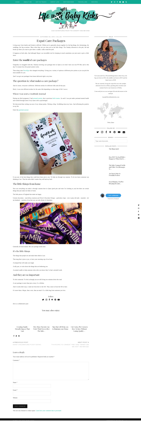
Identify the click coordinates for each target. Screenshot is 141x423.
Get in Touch (41, 2)
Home (17, 2)
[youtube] (120, 2)
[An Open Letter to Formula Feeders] (100, 176)
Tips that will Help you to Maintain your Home (60, 328)
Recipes (94, 2)
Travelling (82, 2)
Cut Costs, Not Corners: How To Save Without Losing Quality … (79, 329)
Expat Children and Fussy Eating (27, 343)
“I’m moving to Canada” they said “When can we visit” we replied (70, 344)
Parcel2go (26, 70)
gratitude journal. (24, 110)
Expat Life (55, 2)
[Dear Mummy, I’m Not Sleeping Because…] (100, 184)
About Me (28, 2)
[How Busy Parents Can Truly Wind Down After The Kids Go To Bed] (41, 319)
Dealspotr (116, 198)
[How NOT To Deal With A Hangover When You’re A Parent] (100, 159)
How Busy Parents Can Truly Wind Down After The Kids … (41, 329)
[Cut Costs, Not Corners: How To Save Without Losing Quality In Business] (79, 319)
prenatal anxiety (38, 98)
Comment (16, 360)
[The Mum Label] (100, 151)
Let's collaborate (113, 195)
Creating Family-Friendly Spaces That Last (22, 329)
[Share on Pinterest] (19, 336)
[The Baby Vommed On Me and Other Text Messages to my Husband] (100, 167)
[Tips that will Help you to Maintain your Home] (60, 319)
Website (15, 398)
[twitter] (112, 2)
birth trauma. (56, 98)
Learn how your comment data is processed (48, 410)
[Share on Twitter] (16, 336)
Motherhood (68, 2)
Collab (59, 36)
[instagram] (114, 2)
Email (15, 390)
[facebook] (117, 2)
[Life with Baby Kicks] (70, 14)
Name (15, 382)
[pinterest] (114, 132)
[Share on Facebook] (14, 336)
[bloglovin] (110, 132)
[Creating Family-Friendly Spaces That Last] (22, 319)
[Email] (123, 2)
